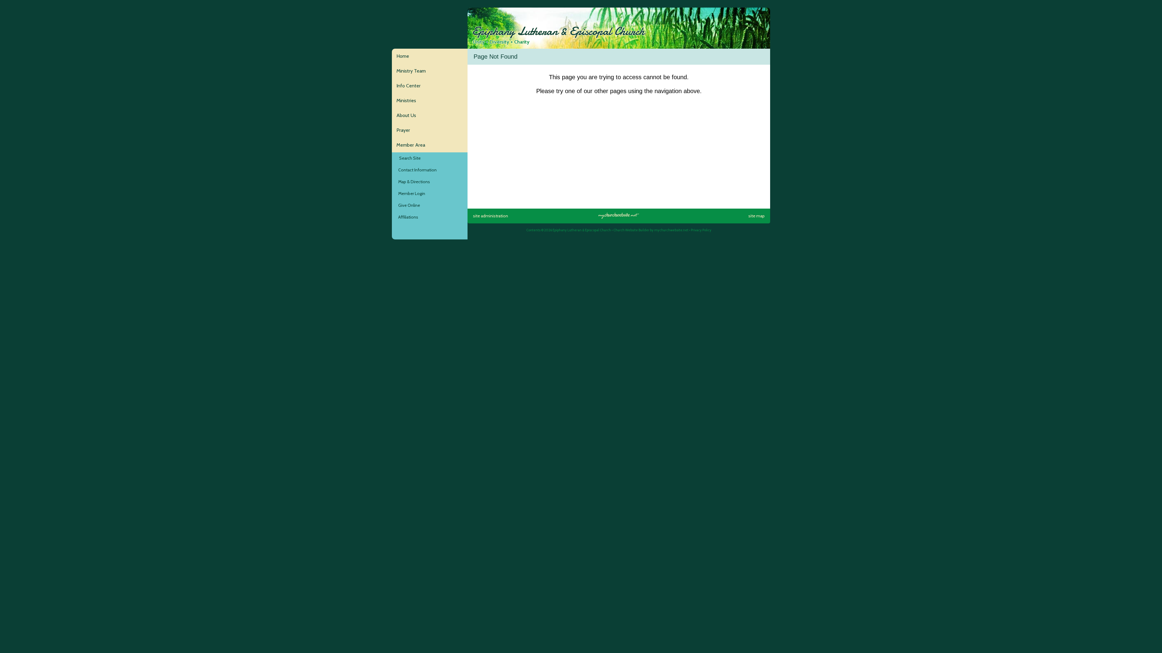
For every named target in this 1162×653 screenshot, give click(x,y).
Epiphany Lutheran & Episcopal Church (558, 31)
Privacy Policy (701, 230)
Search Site (408, 158)
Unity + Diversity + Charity (501, 42)
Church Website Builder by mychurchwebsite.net (650, 230)
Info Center (408, 86)
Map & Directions (413, 181)
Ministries (406, 100)
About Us (406, 115)
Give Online (408, 205)
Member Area (410, 145)
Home (402, 56)
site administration (490, 216)
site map (756, 216)
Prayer (403, 130)
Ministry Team (411, 71)
